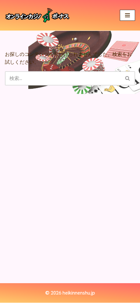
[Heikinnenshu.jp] (37, 15)
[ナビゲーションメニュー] (127, 15)
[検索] (127, 78)
